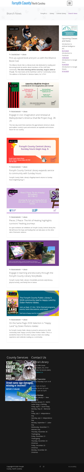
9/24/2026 (65, 64)
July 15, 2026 (13, 244)
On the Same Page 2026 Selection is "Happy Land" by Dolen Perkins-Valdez (30, 324)
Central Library (61, 13)
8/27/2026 (65, 51)
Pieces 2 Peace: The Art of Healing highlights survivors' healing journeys (30, 222)
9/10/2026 (65, 71)
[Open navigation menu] (69, 3)
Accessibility (72, 467)
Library (52, 13)
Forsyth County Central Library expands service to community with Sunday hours (31, 172)
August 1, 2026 (14, 29)
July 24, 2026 (13, 86)
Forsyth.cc (43, 13)
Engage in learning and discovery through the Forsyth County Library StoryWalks (31, 274)
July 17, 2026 (13, 141)
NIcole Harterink (16, 111)
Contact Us (39, 372)
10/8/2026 (65, 58)
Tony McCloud (15, 54)
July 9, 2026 (13, 294)
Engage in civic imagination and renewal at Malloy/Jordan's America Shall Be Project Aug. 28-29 (32, 117)
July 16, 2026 (13, 191)
